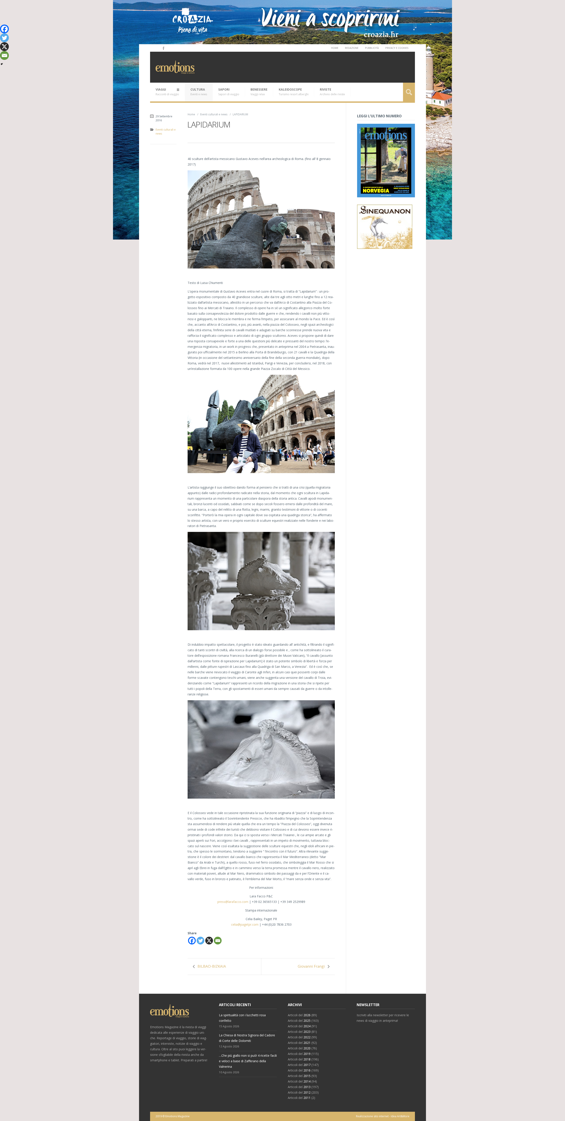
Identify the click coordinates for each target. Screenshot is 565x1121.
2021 (307, 1043)
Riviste (332, 91)
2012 (307, 1092)
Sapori (228, 91)
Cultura (198, 91)
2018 (307, 1059)
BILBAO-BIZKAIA (212, 966)
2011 (307, 1098)
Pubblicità (372, 47)
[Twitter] (200, 940)
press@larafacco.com (232, 902)
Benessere (258, 91)
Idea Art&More (400, 1116)
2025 (307, 1020)
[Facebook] (163, 48)
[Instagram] (157, 48)
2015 (307, 1076)
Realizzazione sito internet (372, 1116)
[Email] (218, 940)
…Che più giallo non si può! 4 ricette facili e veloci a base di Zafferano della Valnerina (248, 1061)
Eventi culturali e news (214, 114)
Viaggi (167, 91)
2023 (307, 1032)
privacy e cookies (396, 47)
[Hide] (2, 64)
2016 (307, 1070)
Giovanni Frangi (311, 966)
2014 (307, 1081)
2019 (307, 1054)
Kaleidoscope (294, 91)
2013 (307, 1087)
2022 (307, 1037)
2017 (307, 1065)
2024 (307, 1026)
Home (334, 47)
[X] (209, 940)
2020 (307, 1048)
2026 (307, 1015)
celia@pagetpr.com (244, 924)
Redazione (351, 47)
